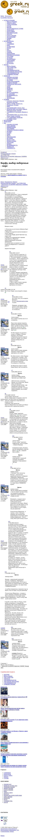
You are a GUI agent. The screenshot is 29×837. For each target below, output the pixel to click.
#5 (11, 312)
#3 (5, 288)
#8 (5, 393)
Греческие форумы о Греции (8, 183)
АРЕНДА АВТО (8, 792)
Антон (2, 264)
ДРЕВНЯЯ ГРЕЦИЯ (9, 787)
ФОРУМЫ (6, 674)
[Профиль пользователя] (4, 326)
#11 (11, 467)
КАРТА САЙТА (8, 775)
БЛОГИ (6, 802)
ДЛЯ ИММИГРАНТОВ (10, 680)
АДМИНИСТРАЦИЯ (9, 684)
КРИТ (5, 791)
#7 (12, 370)
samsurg (3, 318)
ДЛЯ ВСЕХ (7, 678)
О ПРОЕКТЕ (7, 772)
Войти (2, 16)
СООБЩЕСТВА (8, 801)
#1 (5, 191)
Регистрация (8, 16)
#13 (6, 571)
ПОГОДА (6, 794)
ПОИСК (6, 777)
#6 (11, 344)
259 (2, 269)
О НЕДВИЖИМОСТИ (10, 683)
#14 (12, 627)
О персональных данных (7, 831)
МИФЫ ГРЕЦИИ (8, 788)
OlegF (2, 541)
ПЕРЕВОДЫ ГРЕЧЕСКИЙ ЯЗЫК (13, 795)
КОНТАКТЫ (7, 774)
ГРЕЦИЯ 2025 (7, 784)
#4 (12, 295)
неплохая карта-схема (22, 301)
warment (3, 628)
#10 (13, 436)
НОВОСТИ (4, 687)
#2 (10, 251)
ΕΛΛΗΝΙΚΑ (4, 17)
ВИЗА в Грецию (8, 676)
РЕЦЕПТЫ (7, 798)
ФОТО (5, 799)
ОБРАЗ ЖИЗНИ (8, 797)
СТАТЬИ (6, 778)
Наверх (2, 835)
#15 (13, 638)
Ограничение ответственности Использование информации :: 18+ (10, 829)
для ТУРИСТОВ (21, 183)
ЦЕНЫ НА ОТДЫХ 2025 (10, 785)
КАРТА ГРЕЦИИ (8, 790)
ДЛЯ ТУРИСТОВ (8, 677)
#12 (9, 521)
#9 (10, 409)
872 (8, 329)
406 (2, 545)
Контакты (10, 17)
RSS (2, 188)
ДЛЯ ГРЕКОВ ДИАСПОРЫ (11, 681)
